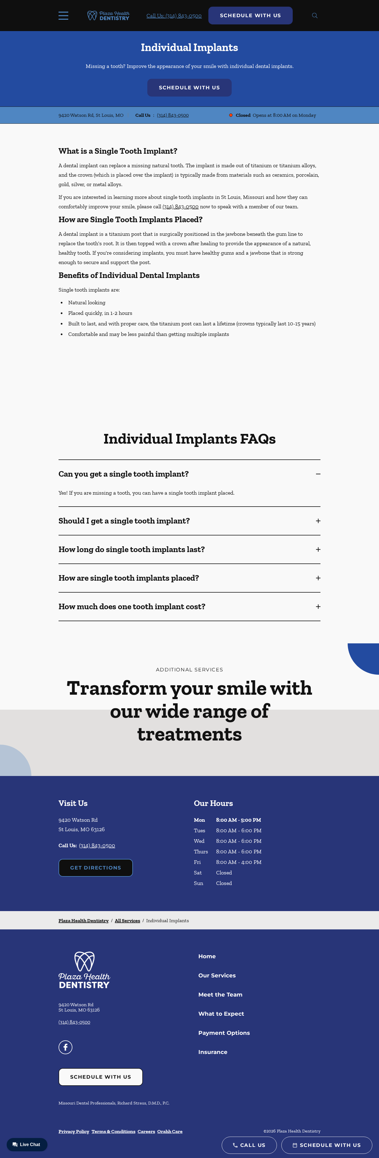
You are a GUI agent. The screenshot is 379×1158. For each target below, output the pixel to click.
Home (207, 956)
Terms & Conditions (113, 1131)
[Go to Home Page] (108, 16)
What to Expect (221, 1013)
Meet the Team (220, 994)
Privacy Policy (74, 1131)
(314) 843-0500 (173, 115)
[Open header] (65, 15)
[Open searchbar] (314, 15)
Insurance (213, 1052)
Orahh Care (170, 1131)
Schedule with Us (250, 15)
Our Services (217, 975)
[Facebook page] (65, 1047)
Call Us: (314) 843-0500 (174, 15)
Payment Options (224, 1033)
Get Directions (95, 868)
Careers (146, 1131)
